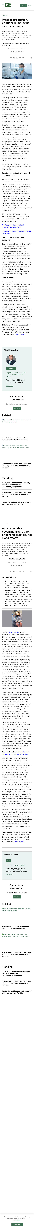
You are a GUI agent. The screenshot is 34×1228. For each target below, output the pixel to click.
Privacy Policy (17, 1220)
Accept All (17, 1224)
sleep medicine (13, 632)
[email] (23, 58)
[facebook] (11, 58)
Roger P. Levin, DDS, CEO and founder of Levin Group (16, 375)
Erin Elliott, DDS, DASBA (17, 559)
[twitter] (17, 58)
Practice (5, 15)
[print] (31, 58)
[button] (3, 5)
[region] (17, 1221)
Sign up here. (19, 334)
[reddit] (20, 58)
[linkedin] (14, 58)
